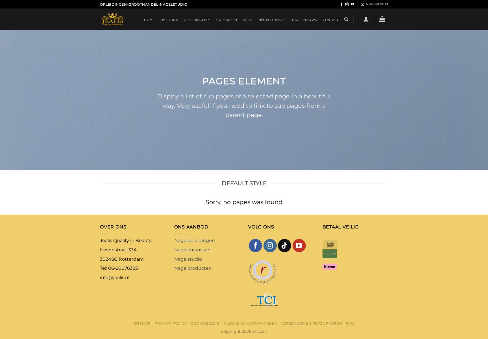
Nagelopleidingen (194, 240)
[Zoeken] (346, 19)
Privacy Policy (170, 323)
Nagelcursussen (192, 249)
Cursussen (226, 20)
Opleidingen (195, 20)
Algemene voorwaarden (250, 323)
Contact (331, 20)
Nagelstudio (270, 20)
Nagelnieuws (304, 20)
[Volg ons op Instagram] (347, 5)
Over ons (169, 20)
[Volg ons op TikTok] (284, 245)
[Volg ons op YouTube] (352, 5)
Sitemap (142, 323)
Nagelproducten (193, 268)
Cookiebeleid (205, 323)
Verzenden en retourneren (311, 323)
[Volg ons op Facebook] (341, 5)
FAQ (350, 323)
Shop (247, 20)
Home (149, 20)
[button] (374, 4)
